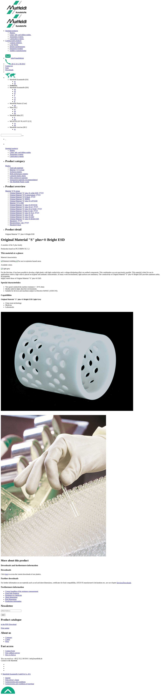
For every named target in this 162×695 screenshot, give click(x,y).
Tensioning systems (17, 37)
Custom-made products (13, 41)
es (15, 81)
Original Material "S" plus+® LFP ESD (23, 201)
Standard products (11, 31)
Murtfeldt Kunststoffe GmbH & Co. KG (17, 674)
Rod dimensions (11, 599)
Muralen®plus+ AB (19, 223)
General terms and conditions (15, 682)
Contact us (9, 66)
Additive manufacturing (18, 51)
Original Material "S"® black (22, 197)
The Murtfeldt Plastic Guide (19, 182)
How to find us (10, 655)
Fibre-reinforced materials (19, 178)
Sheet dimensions (11, 597)
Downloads (9, 70)
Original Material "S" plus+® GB (21, 215)
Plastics (12, 33)
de (15, 89)
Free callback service (12, 653)
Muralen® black (15, 225)
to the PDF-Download (8, 624)
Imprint (7, 678)
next (3, 615)
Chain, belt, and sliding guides (20, 35)
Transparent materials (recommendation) (24, 180)
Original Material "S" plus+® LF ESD (26, 209)
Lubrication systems (17, 39)
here (6, 574)
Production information (13, 601)
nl (14, 93)
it (14, 95)
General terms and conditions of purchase (19, 684)
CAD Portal (14, 45)
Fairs (7, 68)
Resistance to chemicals (13, 595)
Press (7, 641)
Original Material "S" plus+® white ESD (27, 193)
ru (15, 129)
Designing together (16, 49)
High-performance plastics (19, 174)
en (15, 83)
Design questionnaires (17, 47)
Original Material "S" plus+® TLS (24, 213)
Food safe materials (16, 168)
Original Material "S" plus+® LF (24, 207)
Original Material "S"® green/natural (25, 195)
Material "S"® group (17, 170)
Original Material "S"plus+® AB (24, 211)
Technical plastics (16, 172)
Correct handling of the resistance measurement (21, 591)
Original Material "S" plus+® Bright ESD (24, 219)
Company (8, 637)
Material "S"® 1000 (17, 203)
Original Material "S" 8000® (20, 199)
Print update (5, 628)
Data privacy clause (12, 680)
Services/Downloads (124, 583)
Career (7, 639)
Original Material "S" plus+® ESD (22, 217)
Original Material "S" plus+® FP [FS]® (23, 205)
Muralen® (16, 221)
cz (15, 97)
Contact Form (10, 651)
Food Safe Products (12, 593)
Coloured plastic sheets (18, 176)
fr (14, 101)
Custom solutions (16, 43)
